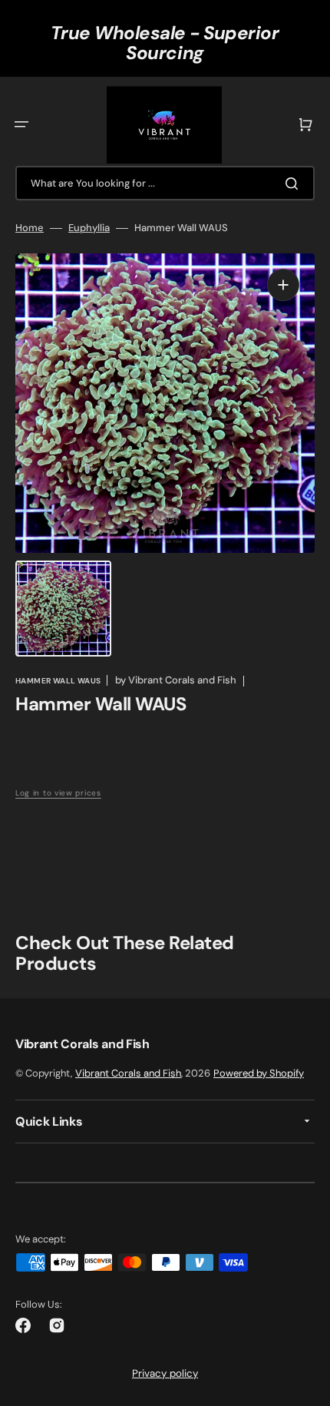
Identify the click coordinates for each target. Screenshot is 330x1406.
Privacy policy (165, 1373)
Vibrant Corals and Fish (128, 1073)
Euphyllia (89, 228)
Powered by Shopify (258, 1073)
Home (29, 228)
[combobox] (165, 183)
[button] (21, 124)
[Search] (295, 183)
